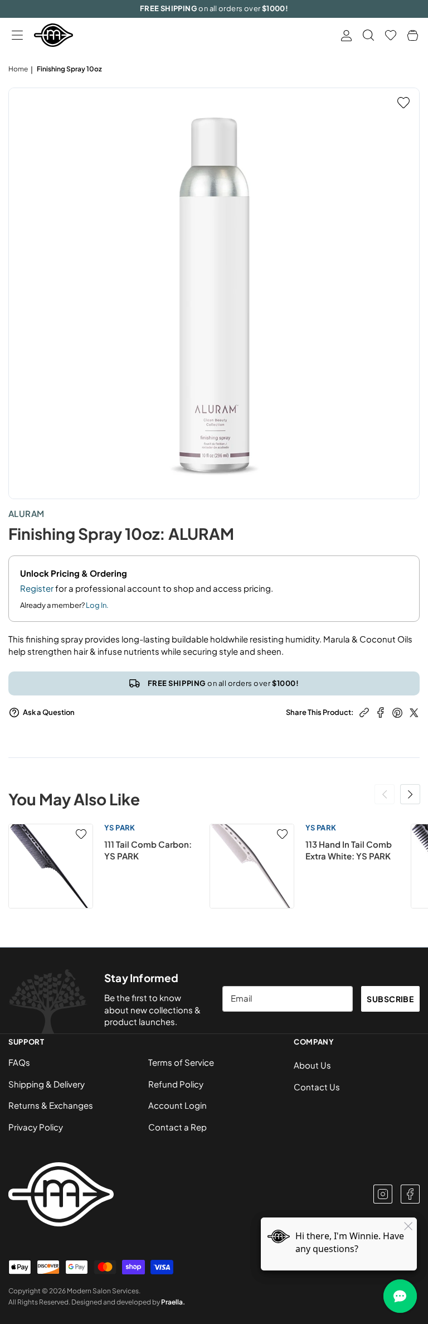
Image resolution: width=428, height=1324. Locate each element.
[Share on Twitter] (414, 711)
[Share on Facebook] (380, 711)
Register (37, 588)
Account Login (177, 1105)
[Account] (346, 35)
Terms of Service (181, 1062)
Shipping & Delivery (46, 1084)
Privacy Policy (35, 1127)
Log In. (97, 605)
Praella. (173, 1302)
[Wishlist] (390, 35)
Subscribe (390, 999)
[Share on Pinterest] (397, 711)
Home (18, 69)
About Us (312, 1065)
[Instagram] (382, 1194)
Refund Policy (175, 1084)
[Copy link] (364, 711)
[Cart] (412, 35)
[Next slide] (410, 794)
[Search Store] (368, 35)
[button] (17, 35)
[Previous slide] (384, 794)
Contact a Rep (177, 1127)
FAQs (19, 1062)
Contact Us (317, 1086)
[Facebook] (410, 1194)
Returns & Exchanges (50, 1105)
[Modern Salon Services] (53, 35)
